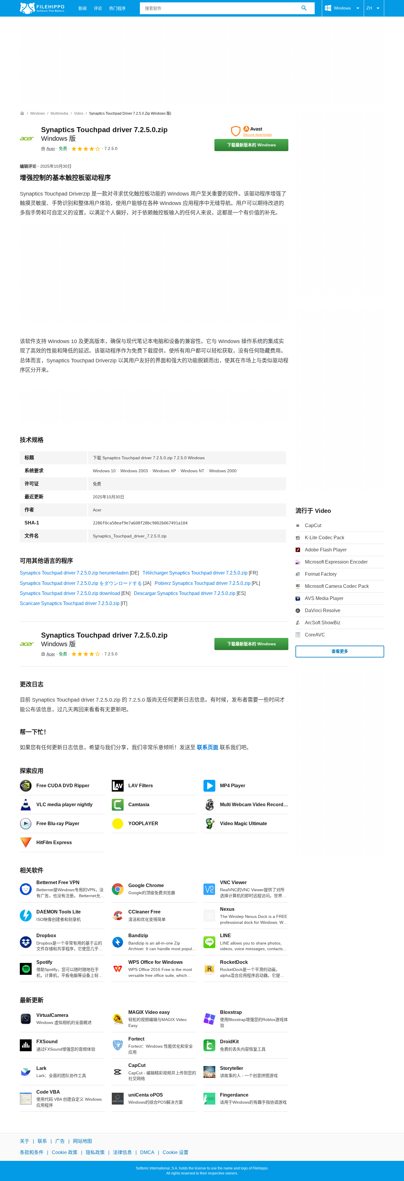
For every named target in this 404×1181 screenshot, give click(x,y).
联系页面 (207, 747)
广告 (60, 1141)
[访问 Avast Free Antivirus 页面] (251, 131)
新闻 (82, 8)
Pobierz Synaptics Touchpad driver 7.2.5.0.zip (203, 583)
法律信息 (122, 1152)
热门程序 (117, 8)
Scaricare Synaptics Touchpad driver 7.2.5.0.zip (69, 603)
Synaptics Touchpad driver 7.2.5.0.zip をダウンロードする (81, 583)
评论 (98, 8)
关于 (24, 1141)
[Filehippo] (42, 8)
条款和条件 (31, 1152)
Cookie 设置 (175, 1152)
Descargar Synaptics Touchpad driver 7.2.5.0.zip (184, 593)
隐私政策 (95, 1152)
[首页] (22, 113)
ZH (369, 8)
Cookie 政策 (64, 1152)
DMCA (147, 1152)
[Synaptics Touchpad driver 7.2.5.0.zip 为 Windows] (27, 139)
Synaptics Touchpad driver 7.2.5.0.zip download (70, 593)
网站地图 (82, 1141)
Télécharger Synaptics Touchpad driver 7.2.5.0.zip (195, 572)
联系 (42, 1141)
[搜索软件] (304, 8)
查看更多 (340, 651)
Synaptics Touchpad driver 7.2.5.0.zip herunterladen (74, 572)
